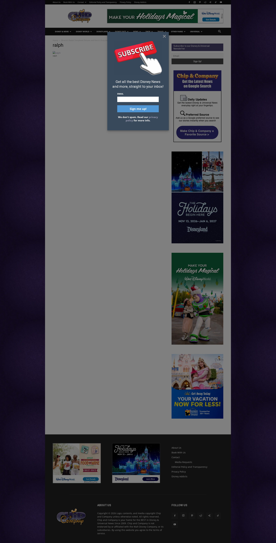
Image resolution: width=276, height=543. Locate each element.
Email (120, 93)
